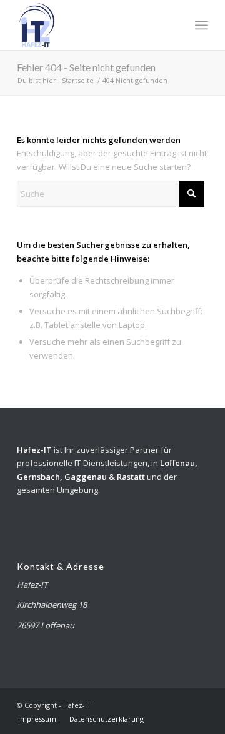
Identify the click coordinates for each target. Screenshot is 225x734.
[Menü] (201, 25)
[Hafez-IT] (93, 25)
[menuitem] (201, 25)
